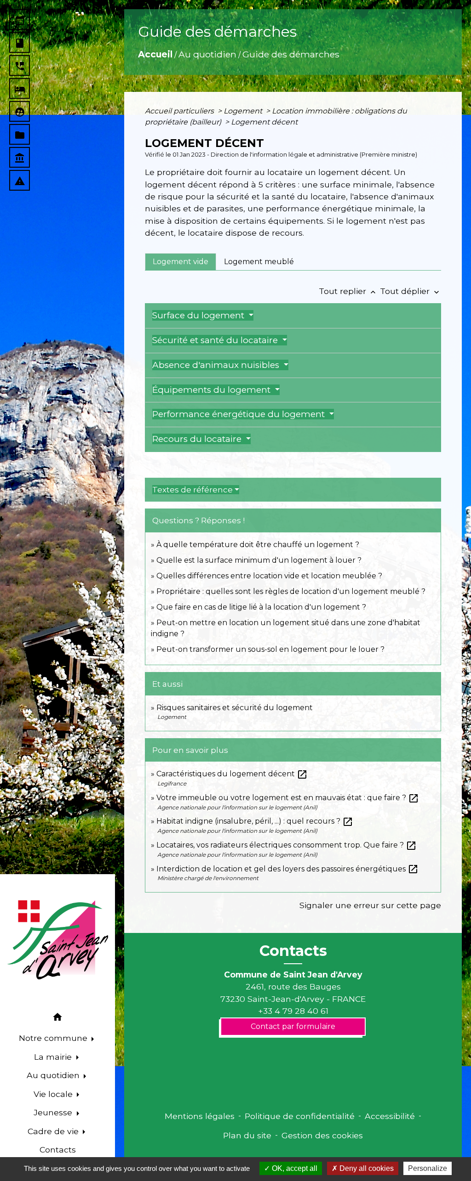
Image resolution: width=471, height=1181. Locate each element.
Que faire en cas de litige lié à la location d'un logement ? (261, 607)
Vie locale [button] (54, 1094)
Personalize (427, 1168)
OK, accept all (293, 1168)
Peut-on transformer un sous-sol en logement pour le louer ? (270, 649)
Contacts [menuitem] (58, 1149)
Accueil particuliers (180, 111)
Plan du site (247, 1135)
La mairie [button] (54, 1057)
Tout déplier (410, 291)
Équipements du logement (212, 389)
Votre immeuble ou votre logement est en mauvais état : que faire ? (287, 797)
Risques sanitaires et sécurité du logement (234, 707)
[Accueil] (57, 940)
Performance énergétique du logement (239, 414)
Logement (244, 111)
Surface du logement (199, 315)
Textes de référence (192, 489)
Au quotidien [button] (54, 1075)
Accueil (155, 54)
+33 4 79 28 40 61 (293, 1011)
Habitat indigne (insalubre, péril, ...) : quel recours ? (254, 821)
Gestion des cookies (322, 1135)
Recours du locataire (198, 439)
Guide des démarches (290, 54)
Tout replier (348, 291)
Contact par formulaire (293, 1026)
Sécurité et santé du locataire (216, 340)
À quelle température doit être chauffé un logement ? (257, 544)
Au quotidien (207, 54)
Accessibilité (390, 1116)
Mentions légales (200, 1116)
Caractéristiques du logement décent (232, 773)
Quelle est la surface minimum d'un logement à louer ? (259, 560)
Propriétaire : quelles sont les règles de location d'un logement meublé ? (290, 591)
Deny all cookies (366, 1168)
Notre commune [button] (54, 1038)
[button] (57, 1018)
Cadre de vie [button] (54, 1131)
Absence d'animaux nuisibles (216, 365)
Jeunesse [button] (54, 1112)
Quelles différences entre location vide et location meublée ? (269, 575)
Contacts (293, 951)
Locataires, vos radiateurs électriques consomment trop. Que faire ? (286, 845)
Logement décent (264, 122)
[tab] (180, 262)
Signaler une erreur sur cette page (370, 905)
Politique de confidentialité (300, 1116)
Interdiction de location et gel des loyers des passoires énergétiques (287, 869)
